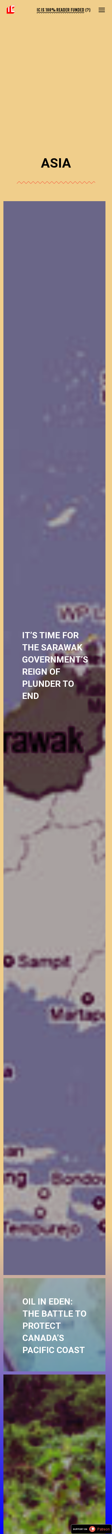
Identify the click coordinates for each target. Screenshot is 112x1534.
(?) (88, 10)
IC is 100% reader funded (60, 10)
